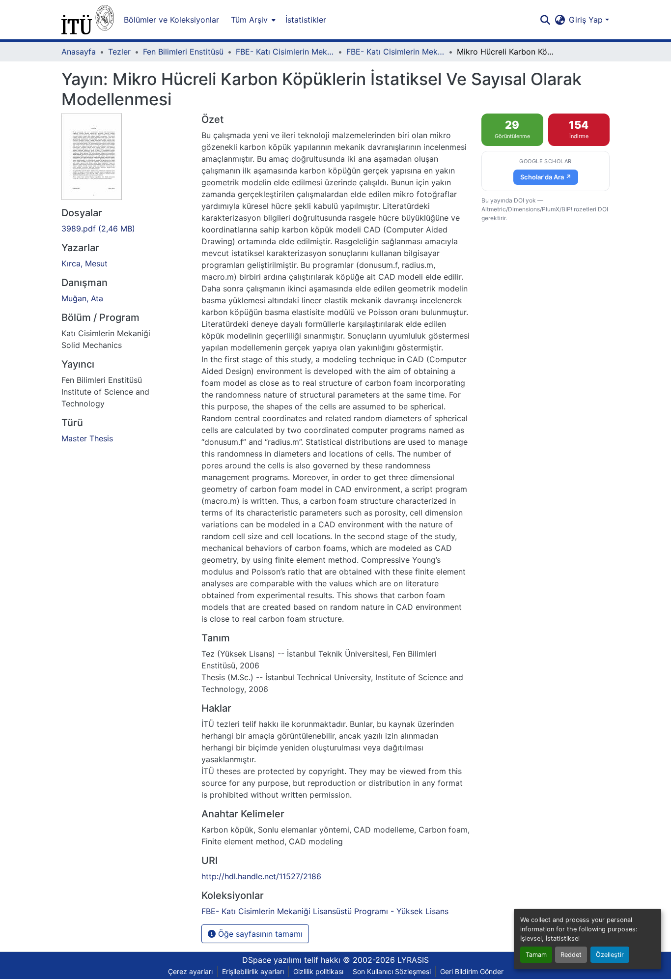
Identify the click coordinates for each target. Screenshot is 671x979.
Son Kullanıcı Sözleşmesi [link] (392, 971)
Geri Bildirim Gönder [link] (471, 971)
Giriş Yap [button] (587, 20)
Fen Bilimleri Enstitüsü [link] (183, 52)
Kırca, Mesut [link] (84, 263)
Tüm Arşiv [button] (249, 20)
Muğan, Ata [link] (82, 298)
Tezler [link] (119, 52)
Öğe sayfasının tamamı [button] (259, 934)
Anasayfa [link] (78, 52)
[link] (125, 228)
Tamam (536, 954)
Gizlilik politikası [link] (318, 971)
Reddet (571, 954)
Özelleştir (610, 954)
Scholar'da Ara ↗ (545, 177)
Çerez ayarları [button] (190, 971)
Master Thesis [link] (87, 438)
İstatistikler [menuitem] (305, 20)
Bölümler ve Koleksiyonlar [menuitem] (171, 20)
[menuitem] (252, 19)
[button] (87, 19)
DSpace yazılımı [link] (272, 960)
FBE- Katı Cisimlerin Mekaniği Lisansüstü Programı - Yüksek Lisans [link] (395, 52)
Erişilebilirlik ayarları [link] (253, 971)
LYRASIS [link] (413, 960)
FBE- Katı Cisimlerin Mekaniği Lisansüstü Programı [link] (285, 52)
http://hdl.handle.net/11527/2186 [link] (261, 876)
